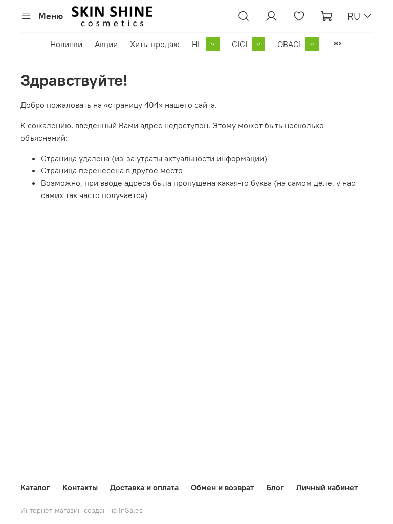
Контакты (80, 487)
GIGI (239, 44)
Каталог (35, 487)
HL (197, 44)
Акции (106, 44)
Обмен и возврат (222, 487)
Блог (275, 487)
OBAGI (289, 44)
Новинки (66, 44)
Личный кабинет (327, 487)
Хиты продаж (155, 44)
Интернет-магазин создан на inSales (81, 510)
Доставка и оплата (144, 487)
